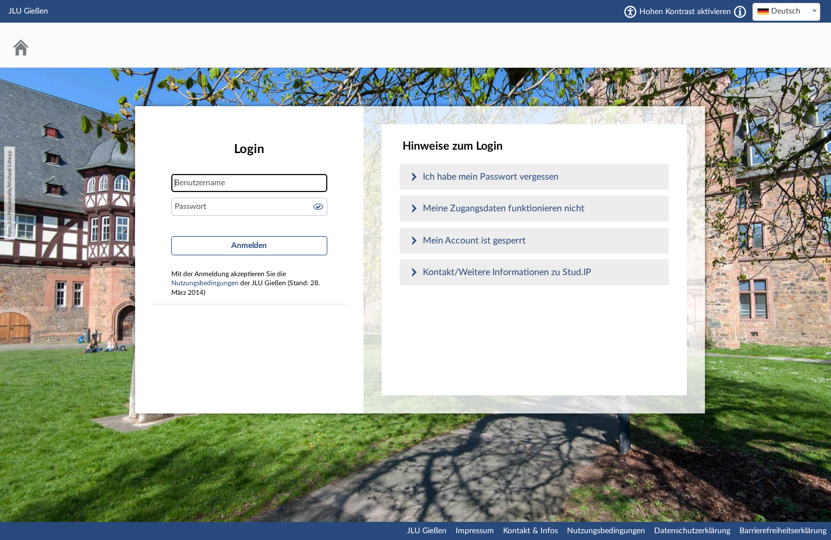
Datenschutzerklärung (692, 531)
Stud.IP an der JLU (777, 45)
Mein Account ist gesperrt (474, 240)
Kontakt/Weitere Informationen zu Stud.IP (507, 272)
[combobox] (786, 12)
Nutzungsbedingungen (205, 283)
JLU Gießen (427, 531)
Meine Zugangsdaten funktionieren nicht (504, 208)
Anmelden (249, 246)
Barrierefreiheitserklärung (782, 531)
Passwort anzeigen (318, 206)
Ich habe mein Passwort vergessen (491, 176)
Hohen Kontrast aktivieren (685, 12)
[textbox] (786, 11)
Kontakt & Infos (530, 531)
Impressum (475, 531)
